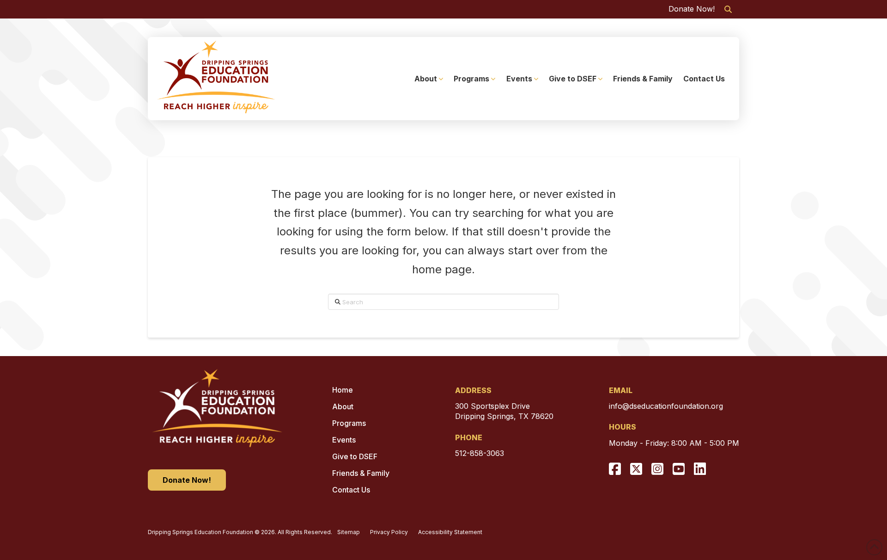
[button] (728, 9)
